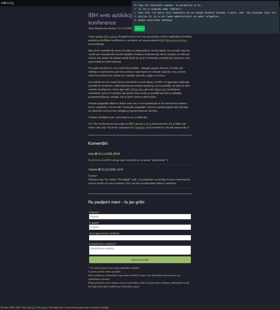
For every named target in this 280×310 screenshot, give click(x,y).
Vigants (93, 169)
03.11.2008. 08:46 (109, 153)
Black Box (161, 89)
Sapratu (139, 28)
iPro (148, 124)
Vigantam (139, 127)
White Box (136, 89)
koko (91, 153)
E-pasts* (94, 223)
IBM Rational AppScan (173, 40)
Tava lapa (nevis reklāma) (104, 233)
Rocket (44, 307)
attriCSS (31, 307)
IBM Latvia (110, 36)
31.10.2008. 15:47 (112, 169)
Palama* (94, 212)
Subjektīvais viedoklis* (102, 244)
